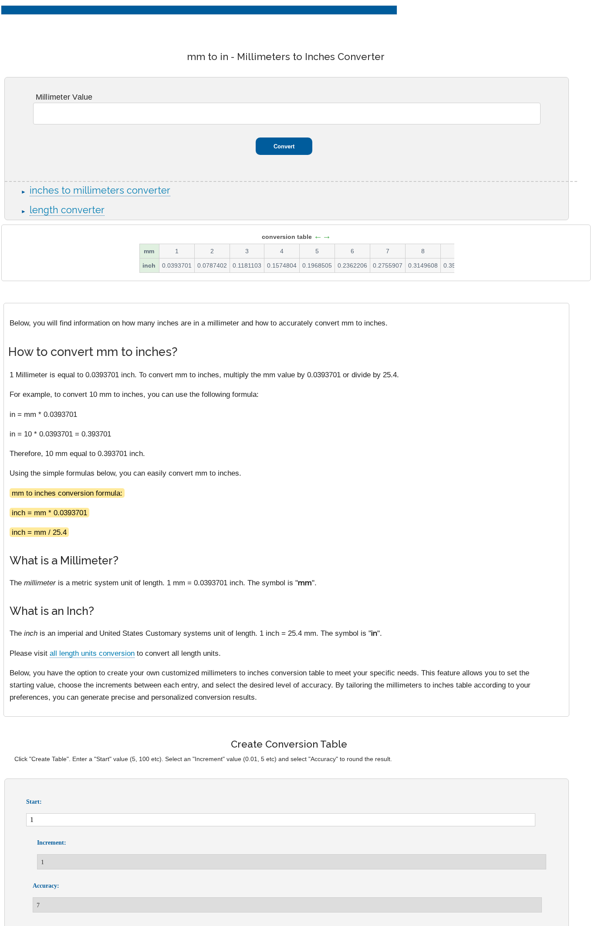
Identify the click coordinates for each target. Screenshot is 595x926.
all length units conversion (92, 653)
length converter (67, 210)
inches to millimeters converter (100, 190)
